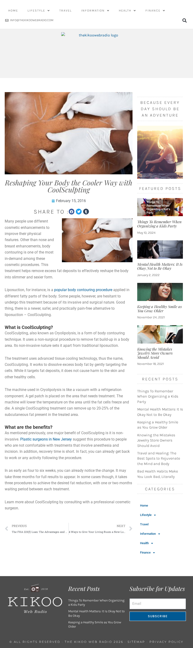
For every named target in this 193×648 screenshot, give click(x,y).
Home (13, 10)
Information (93, 10)
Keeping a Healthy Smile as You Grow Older (159, 308)
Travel (65, 10)
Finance (153, 10)
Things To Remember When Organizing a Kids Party (159, 223)
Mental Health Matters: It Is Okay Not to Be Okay (159, 266)
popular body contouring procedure (83, 290)
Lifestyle (36, 10)
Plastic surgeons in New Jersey (46, 439)
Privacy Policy (166, 642)
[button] (184, 20)
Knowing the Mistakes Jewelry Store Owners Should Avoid (155, 353)
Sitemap (136, 642)
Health (125, 10)
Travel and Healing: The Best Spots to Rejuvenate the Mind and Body (158, 458)
